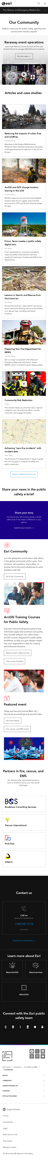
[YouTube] (43, 1056)
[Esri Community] (32, 1056)
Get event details (12, 721)
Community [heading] (7, 1080)
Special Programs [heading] (9, 1096)
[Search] (38, 3)
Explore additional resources (23, 474)
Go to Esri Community (14, 576)
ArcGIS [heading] (5, 1075)
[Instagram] (37, 1056)
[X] (37, 1051)
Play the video (22, 56)
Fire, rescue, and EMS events (17, 729)
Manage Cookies (9, 1147)
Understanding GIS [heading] (10, 1086)
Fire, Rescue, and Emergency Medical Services (22, 10)
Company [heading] (6, 1091)
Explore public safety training (17, 653)
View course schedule (14, 661)
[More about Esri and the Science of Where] (7, 1056)
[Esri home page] (7, 4)
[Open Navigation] (45, 3)
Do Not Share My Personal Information (18, 1153)
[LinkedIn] (43, 1051)
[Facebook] (32, 1051)
